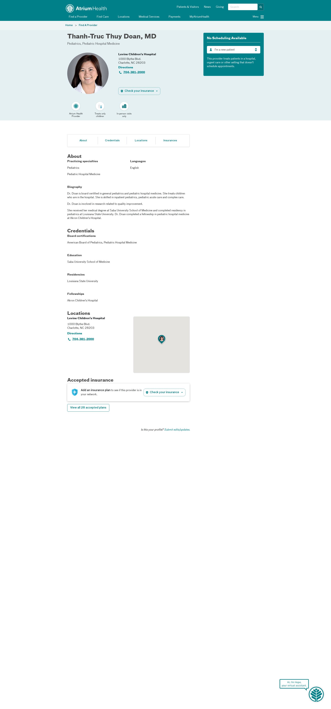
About (83, 140)
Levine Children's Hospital (137, 54)
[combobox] (243, 7)
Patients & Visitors (188, 7)
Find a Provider (77, 17)
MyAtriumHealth (199, 17)
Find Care (102, 17)
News (207, 7)
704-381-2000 (134, 72)
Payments (174, 17)
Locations (123, 17)
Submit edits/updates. (177, 430)
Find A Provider (88, 25)
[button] (261, 7)
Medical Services (148, 17)
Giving (220, 7)
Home (69, 25)
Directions (125, 67)
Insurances (170, 140)
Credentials (112, 140)
